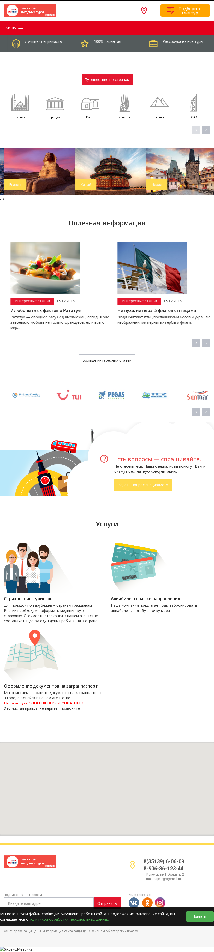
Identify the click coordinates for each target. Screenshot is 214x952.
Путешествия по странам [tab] (107, 79)
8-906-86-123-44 (163, 868)
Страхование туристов (28, 598)
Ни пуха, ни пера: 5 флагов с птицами (150, 310)
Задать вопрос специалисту (143, 484)
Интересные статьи (26, 300)
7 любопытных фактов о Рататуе (39, 310)
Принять (199, 916)
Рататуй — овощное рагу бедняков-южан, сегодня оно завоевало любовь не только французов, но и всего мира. (53, 322)
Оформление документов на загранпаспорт (51, 686)
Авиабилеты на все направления (145, 598)
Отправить (107, 903)
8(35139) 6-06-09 (164, 861)
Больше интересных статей (107, 360)
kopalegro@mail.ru (167, 879)
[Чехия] (178, 170)
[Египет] (36, 170)
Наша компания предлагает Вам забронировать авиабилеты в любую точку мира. (154, 608)
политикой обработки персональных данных (69, 919)
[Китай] (107, 170)
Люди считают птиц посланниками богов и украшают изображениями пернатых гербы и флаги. (158, 320)
